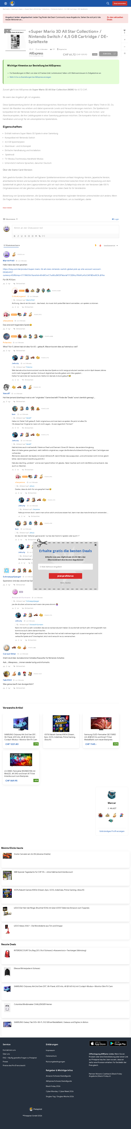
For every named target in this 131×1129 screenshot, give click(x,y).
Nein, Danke (65, 582)
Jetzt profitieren (66, 576)
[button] (65, 550)
